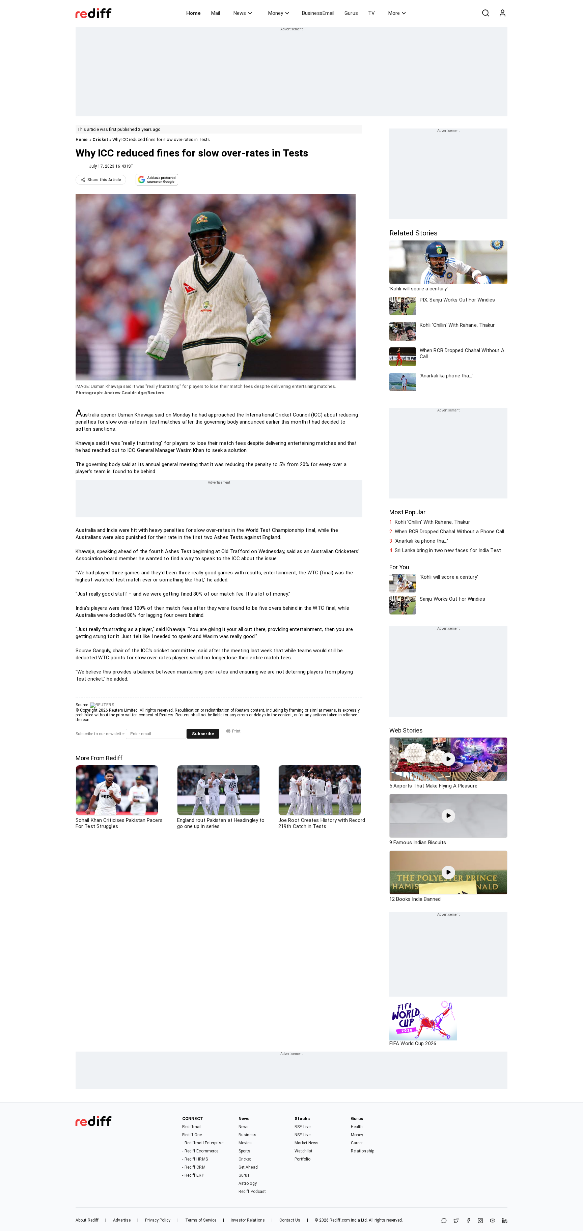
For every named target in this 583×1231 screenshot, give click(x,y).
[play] (448, 759)
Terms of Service (201, 1220)
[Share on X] (456, 1221)
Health (357, 1126)
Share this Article (104, 179)
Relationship (362, 1151)
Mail (215, 13)
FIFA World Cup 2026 (412, 1043)
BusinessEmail (318, 13)
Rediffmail (191, 1126)
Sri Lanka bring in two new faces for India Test (448, 550)
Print (236, 731)
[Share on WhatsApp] (444, 1221)
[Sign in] (502, 13)
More (394, 13)
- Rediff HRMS (194, 1159)
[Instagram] (480, 1221)
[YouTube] (492, 1221)
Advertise (122, 1220)
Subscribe (203, 733)
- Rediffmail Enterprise (202, 1143)
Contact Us (289, 1220)
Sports (245, 1151)
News (239, 13)
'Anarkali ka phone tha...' (421, 541)
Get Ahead (248, 1167)
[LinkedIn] (504, 1221)
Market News (306, 1143)
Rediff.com (340, 1220)
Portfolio (302, 1159)
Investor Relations (248, 1220)
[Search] (485, 13)
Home (193, 13)
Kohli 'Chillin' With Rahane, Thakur (432, 522)
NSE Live (302, 1135)
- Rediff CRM (193, 1167)
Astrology (248, 1183)
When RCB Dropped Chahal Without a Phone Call (449, 531)
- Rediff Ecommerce (200, 1151)
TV (371, 13)
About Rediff (87, 1220)
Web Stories (406, 730)
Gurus (351, 13)
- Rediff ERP (193, 1175)
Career (357, 1143)
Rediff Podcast (252, 1191)
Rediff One (192, 1135)
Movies (245, 1143)
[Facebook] (468, 1221)
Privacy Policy (157, 1220)
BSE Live (302, 1126)
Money (275, 13)
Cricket (100, 139)
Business (247, 1135)
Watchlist (303, 1151)
